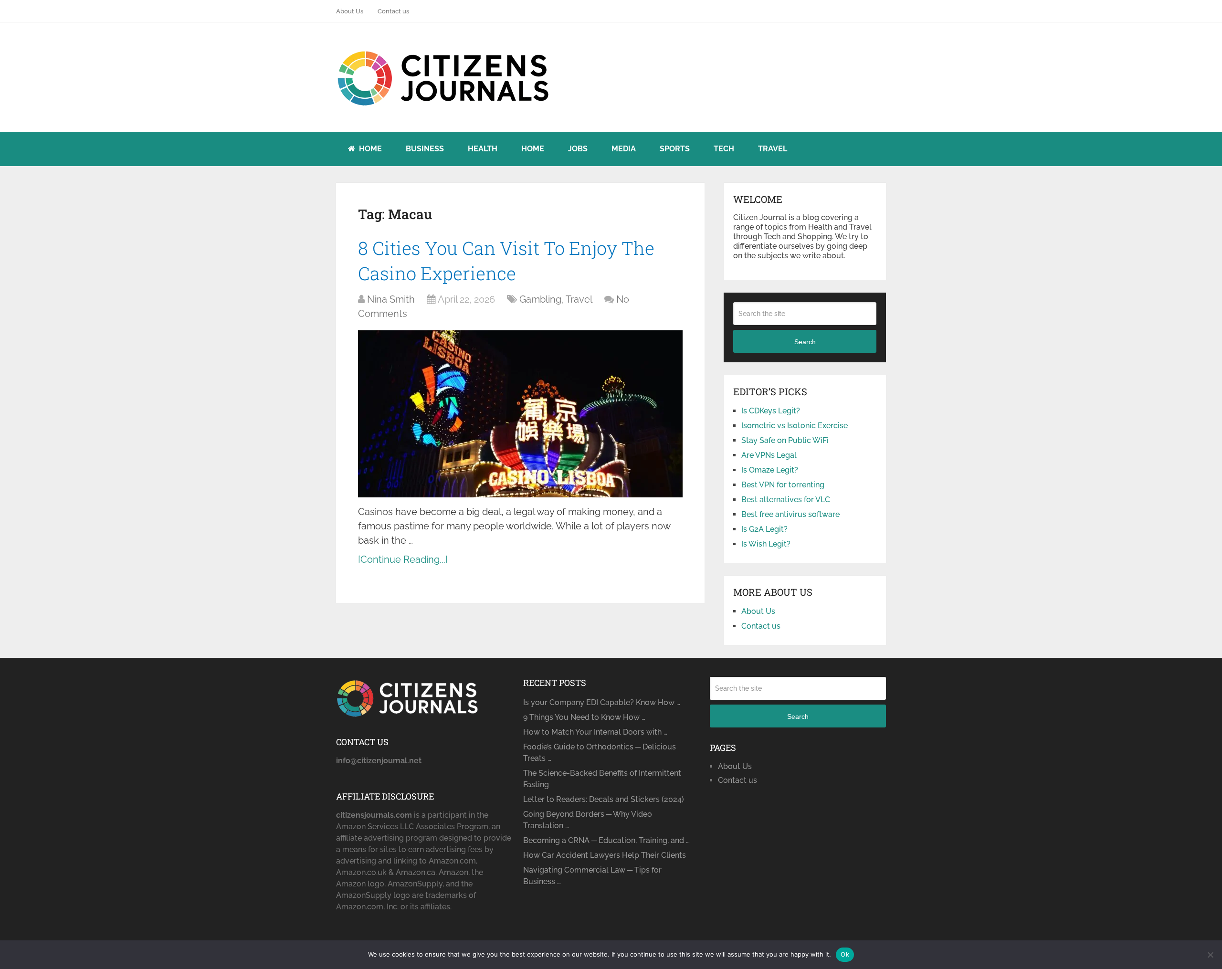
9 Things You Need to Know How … (584, 717)
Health (482, 148)
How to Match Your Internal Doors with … (595, 732)
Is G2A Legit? (764, 529)
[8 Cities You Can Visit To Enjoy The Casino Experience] (520, 413)
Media (623, 148)
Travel (772, 148)
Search (805, 342)
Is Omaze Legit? (769, 469)
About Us (349, 11)
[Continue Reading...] (403, 559)
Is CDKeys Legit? (770, 410)
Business (425, 148)
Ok (845, 954)
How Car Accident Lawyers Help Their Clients (604, 855)
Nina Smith (391, 299)
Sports (675, 148)
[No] (1210, 954)
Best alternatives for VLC (785, 499)
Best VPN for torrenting (782, 484)
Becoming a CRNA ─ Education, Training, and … (606, 840)
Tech (724, 148)
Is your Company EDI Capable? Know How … (601, 702)
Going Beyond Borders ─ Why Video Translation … (587, 820)
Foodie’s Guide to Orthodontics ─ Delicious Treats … (599, 752)
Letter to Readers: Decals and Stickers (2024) (603, 799)
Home (369, 148)
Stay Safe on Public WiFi (785, 440)
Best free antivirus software (790, 514)
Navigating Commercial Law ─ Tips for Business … (592, 875)
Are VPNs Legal (769, 455)
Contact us (393, 11)
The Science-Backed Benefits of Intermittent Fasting (602, 779)
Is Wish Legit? (765, 543)
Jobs (578, 148)
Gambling (540, 299)
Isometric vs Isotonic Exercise (794, 425)
